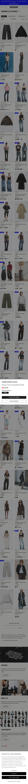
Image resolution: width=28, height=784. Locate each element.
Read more (14, 770)
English (5, 392)
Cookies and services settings (14, 781)
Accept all (14, 773)
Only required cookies (14, 777)
